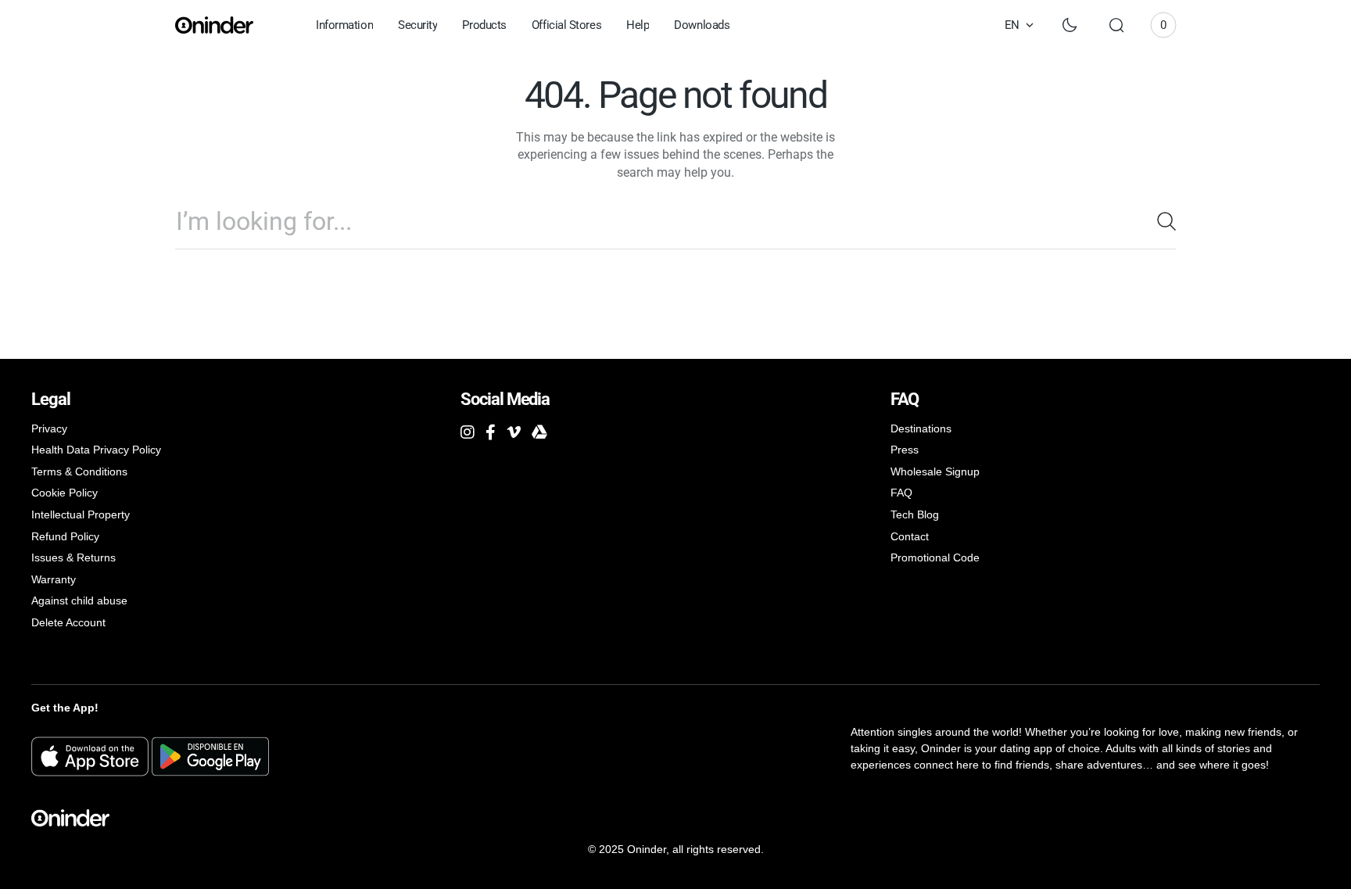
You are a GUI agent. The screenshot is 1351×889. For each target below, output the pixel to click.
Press (905, 449)
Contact (910, 536)
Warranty (53, 579)
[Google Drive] (539, 432)
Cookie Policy (64, 492)
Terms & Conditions (79, 471)
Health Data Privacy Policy (96, 449)
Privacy (49, 428)
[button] (1116, 25)
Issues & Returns (73, 557)
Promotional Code (935, 557)
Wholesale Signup (935, 471)
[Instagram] (467, 432)
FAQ (901, 492)
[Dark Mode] (1069, 25)
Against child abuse (79, 600)
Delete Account (68, 622)
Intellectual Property (80, 514)
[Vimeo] (514, 432)
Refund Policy (65, 536)
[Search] (1160, 221)
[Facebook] (491, 432)
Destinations (921, 428)
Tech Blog (915, 514)
